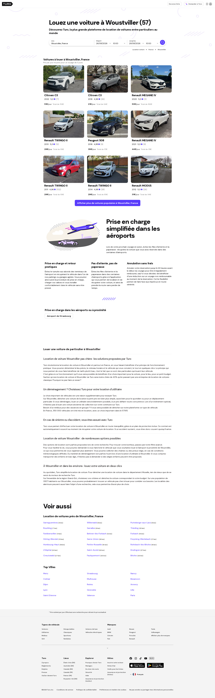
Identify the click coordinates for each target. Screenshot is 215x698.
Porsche (132, 635)
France (151, 49)
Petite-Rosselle (97, 544)
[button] (209, 4)
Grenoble (91, 590)
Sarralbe (93, 528)
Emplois (45, 669)
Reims (90, 584)
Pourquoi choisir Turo (93, 662)
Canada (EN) (68, 669)
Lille (132, 590)
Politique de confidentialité (86, 690)
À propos (45, 662)
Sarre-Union (96, 539)
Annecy (134, 584)
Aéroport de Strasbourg (59, 316)
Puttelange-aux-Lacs (143, 522)
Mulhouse (91, 579)
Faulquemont (96, 555)
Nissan (131, 629)
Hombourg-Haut (54, 544)
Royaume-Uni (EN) (70, 679)
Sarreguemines (53, 522)
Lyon (45, 590)
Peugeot (132, 632)
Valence (91, 595)
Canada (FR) (68, 672)
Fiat (108, 639)
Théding (138, 528)
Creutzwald (52, 555)
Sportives (67, 635)
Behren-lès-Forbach (99, 533)
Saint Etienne (49, 595)
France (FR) (68, 675)
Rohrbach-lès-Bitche (144, 544)
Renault (132, 639)
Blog (152, 658)
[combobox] (72, 43)
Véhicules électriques (93, 632)
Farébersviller (52, 533)
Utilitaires (45, 632)
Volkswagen (155, 632)
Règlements (46, 666)
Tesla (153, 629)
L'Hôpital (50, 550)
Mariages (88, 666)
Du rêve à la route (92, 669)
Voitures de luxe (91, 629)
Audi (109, 629)
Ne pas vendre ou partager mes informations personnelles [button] (151, 690)
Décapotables (69, 629)
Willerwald (94, 522)
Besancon (135, 579)
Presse (44, 672)
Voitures (45, 629)
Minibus (44, 635)
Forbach (137, 533)
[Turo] (7, 4)
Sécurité (88, 672)
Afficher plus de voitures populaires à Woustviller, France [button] (107, 203)
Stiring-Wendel (53, 539)
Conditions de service (65, 690)
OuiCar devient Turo (49, 675)
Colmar (46, 579)
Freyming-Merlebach (143, 539)
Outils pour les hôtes (115, 669)
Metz (45, 573)
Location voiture (139, 49)
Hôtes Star (111, 666)
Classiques (68, 632)
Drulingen (138, 550)
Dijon (45, 584)
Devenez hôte (174, 4)
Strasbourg (92, 573)
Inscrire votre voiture (115, 662)
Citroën (110, 635)
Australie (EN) (69, 666)
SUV (43, 639)
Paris (133, 595)
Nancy (133, 573)
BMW (109, 632)
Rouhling (50, 528)
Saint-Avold (96, 550)
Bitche (137, 555)
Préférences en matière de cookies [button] (113, 690)
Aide (87, 675)
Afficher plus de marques (160, 635)
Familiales (67, 639)
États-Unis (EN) (69, 662)
